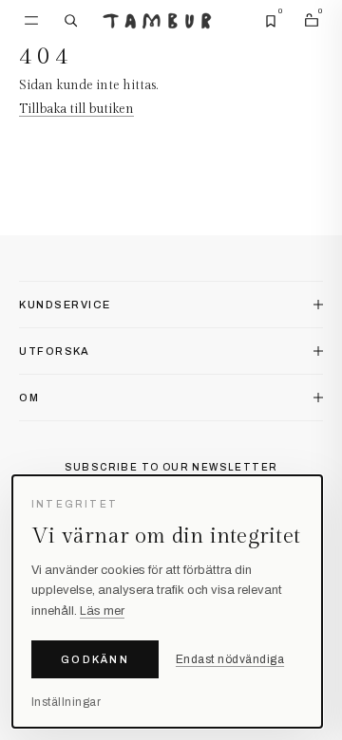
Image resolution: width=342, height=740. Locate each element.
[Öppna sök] (71, 21)
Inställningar (66, 702)
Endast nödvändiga (230, 659)
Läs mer (102, 611)
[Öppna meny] (31, 21)
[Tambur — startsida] (157, 21)
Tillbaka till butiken (76, 109)
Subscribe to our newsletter (171, 467)
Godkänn (95, 659)
